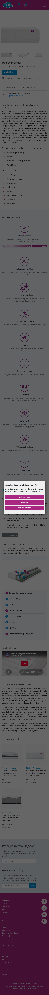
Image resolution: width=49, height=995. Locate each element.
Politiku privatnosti (18, 491)
